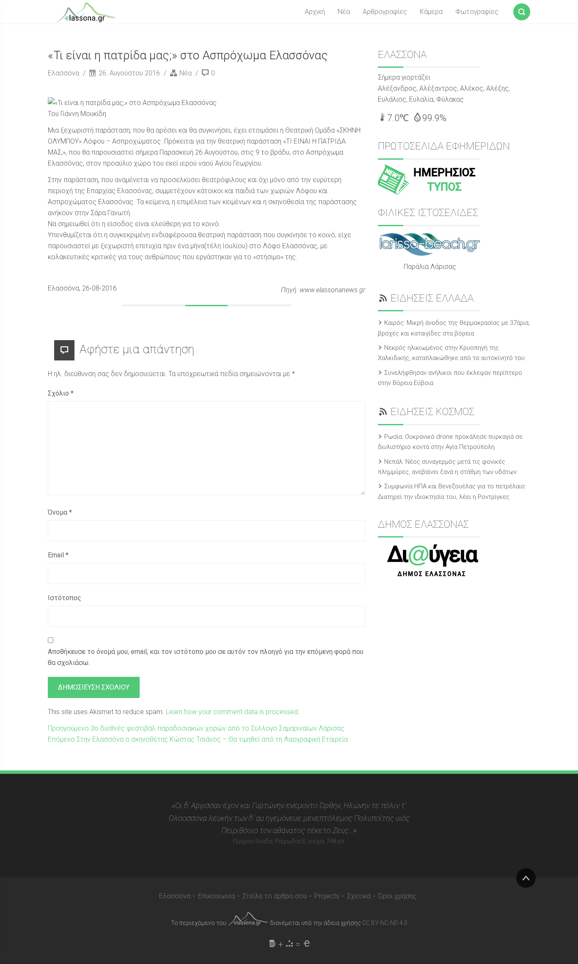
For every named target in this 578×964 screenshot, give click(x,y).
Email (58, 555)
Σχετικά (359, 896)
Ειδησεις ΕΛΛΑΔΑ (432, 298)
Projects (326, 896)
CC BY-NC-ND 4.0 (384, 923)
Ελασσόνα (64, 73)
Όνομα (60, 512)
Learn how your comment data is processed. (233, 712)
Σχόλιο (61, 393)
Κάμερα (431, 12)
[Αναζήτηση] (521, 10)
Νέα (344, 12)
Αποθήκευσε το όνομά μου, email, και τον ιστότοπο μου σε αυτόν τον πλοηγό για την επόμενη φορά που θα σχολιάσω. (205, 657)
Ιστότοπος (64, 598)
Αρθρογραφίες (385, 12)
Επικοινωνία (216, 896)
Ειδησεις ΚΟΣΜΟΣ (432, 412)
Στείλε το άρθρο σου (274, 896)
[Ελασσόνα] (86, 11)
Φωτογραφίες (476, 12)
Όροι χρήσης (397, 896)
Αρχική (315, 12)
